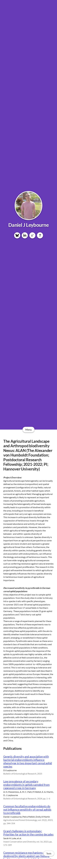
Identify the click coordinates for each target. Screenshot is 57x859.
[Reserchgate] (32, 235)
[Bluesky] (17, 235)
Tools (48, 853)
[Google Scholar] (40, 235)
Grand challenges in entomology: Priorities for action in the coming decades (28, 832)
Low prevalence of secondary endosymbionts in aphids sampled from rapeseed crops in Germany (26, 785)
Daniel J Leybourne (28, 225)
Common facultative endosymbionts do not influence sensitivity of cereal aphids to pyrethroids (27, 810)
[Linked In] (25, 235)
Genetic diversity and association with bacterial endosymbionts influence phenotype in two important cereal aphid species (27, 761)
